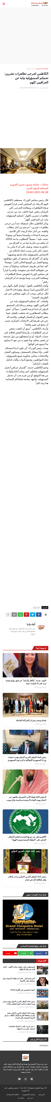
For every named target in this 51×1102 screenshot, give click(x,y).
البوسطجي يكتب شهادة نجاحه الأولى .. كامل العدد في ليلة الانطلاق (19, 968)
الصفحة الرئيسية (42, 68)
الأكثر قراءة (42, 961)
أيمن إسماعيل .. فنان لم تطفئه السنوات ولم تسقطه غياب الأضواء (19, 979)
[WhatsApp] (20, 614)
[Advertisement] (25, 35)
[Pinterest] (26, 614)
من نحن (30, 1098)
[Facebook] (38, 614)
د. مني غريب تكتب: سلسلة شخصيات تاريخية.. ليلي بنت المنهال (21, 1027)
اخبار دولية (30, 68)
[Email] (14, 614)
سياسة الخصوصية (28, 1094)
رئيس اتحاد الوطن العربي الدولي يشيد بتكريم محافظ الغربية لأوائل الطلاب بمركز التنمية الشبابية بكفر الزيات (19, 1015)
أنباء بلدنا (31, 624)
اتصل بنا (21, 1098)
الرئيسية (41, 1094)
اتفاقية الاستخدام (13, 1094)
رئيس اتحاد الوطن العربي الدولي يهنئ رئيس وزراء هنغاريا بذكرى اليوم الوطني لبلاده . (19, 1002)
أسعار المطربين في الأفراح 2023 (22, 990)
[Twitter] (32, 614)
